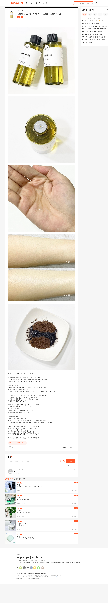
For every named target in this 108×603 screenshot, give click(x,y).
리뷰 (30, 3)
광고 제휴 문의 (44, 573)
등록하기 (70, 461)
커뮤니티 (38, 3)
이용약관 (18, 573)
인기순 (69, 466)
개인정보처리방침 (25, 573)
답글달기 (17, 473)
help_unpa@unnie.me (56, 576)
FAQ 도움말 (37, 573)
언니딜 (45, 3)
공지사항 (32, 573)
